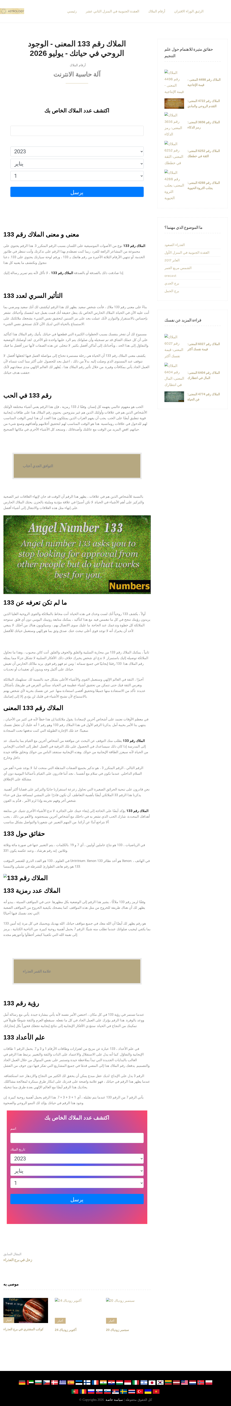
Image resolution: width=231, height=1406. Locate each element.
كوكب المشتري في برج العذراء (23, 1329)
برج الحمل (171, 291)
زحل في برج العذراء (17, 1257)
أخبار (9, 1320)
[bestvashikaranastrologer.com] (12, 11)
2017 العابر (172, 260)
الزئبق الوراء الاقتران (188, 11)
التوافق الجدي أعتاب (38, 466)
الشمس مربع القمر (178, 268)
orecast (170, 276)
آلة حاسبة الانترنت (77, 74)
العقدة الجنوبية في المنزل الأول (187, 253)
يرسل (76, 192)
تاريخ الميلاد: (18, 142)
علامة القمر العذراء (37, 971)
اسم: (13, 121)
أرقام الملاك (156, 11)
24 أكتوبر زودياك (65, 1330)
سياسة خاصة (114, 1399)
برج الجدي (171, 283)
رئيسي (72, 11)
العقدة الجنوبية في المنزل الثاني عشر (112, 11)
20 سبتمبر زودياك (117, 1330)
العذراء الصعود (174, 245)
